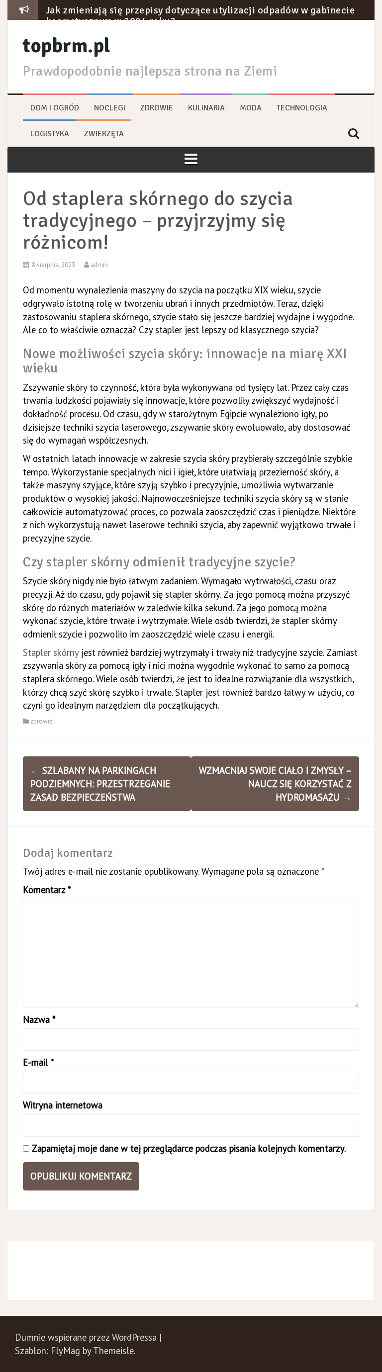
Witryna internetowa (62, 1105)
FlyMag (65, 1351)
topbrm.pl (66, 45)
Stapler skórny (51, 652)
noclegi (109, 108)
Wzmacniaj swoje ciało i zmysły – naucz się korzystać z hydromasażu (275, 783)
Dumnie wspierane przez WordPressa (87, 1337)
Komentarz (47, 890)
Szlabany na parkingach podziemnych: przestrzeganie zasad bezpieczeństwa (100, 783)
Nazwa (39, 1019)
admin (99, 265)
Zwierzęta (104, 134)
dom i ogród (54, 108)
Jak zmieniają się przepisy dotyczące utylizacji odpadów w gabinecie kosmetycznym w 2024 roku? (200, 15)
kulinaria (206, 108)
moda (251, 108)
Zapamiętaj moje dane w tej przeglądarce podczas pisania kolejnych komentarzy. (189, 1148)
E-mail (38, 1062)
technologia (302, 108)
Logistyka (49, 134)
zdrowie (156, 108)
